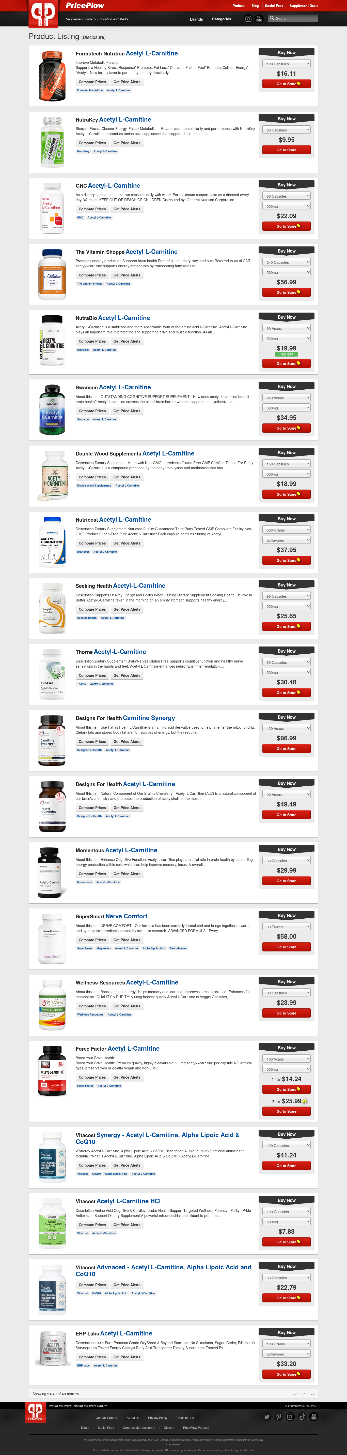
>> (312, 1393)
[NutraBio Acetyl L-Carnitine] (52, 336)
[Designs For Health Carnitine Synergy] (52, 736)
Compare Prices (92, 81)
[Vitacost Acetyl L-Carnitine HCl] (52, 1219)
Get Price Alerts (127, 81)
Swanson (83, 419)
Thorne (81, 684)
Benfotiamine (177, 948)
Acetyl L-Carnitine (118, 90)
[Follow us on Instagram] (290, 1416)
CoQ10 (96, 1173)
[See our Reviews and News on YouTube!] (313, 1416)
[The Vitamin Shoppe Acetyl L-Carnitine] (52, 270)
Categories (221, 19)
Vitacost (82, 1173)
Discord (169, 1427)
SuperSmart (84, 948)
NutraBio (83, 349)
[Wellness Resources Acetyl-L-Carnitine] (52, 1001)
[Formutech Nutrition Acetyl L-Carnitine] (52, 72)
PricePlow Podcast (196, 1427)
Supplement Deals (304, 5)
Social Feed (274, 5)
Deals (85, 1427)
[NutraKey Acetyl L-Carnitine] (52, 138)
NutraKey (83, 151)
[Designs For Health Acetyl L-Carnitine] (52, 802)
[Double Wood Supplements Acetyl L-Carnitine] (52, 474)
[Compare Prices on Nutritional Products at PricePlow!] (36, 1411)
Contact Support (107, 1417)
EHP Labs (83, 1365)
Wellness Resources (90, 1014)
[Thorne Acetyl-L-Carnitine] (52, 670)
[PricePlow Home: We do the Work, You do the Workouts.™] (44, 15)
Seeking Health (87, 618)
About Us (133, 1417)
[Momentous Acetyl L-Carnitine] (52, 868)
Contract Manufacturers (139, 1427)
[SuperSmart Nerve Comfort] (52, 935)
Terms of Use (185, 1417)
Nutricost (83, 551)
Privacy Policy (157, 1417)
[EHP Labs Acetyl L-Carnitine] (52, 1349)
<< (295, 1393)
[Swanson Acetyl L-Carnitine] (52, 406)
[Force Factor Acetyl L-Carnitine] (52, 1067)
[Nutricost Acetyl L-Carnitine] (52, 538)
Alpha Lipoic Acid (154, 948)
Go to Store (52, 94)
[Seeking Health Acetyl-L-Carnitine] (52, 604)
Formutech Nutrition (90, 90)
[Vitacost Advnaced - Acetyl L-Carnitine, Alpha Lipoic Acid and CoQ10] (52, 1291)
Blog (255, 5)
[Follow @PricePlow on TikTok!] (302, 1416)
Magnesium (104, 948)
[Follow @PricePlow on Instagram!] (248, 19)
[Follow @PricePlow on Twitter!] (267, 1416)
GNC (80, 217)
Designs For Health (89, 750)
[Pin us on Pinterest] (278, 1416)
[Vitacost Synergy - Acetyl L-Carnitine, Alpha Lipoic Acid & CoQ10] (52, 1158)
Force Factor (85, 1085)
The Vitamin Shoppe (89, 283)
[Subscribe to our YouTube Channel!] (259, 19)
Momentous (84, 882)
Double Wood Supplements (94, 485)
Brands (196, 19)
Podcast (239, 5)
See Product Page (52, 83)
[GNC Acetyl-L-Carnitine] (52, 204)
